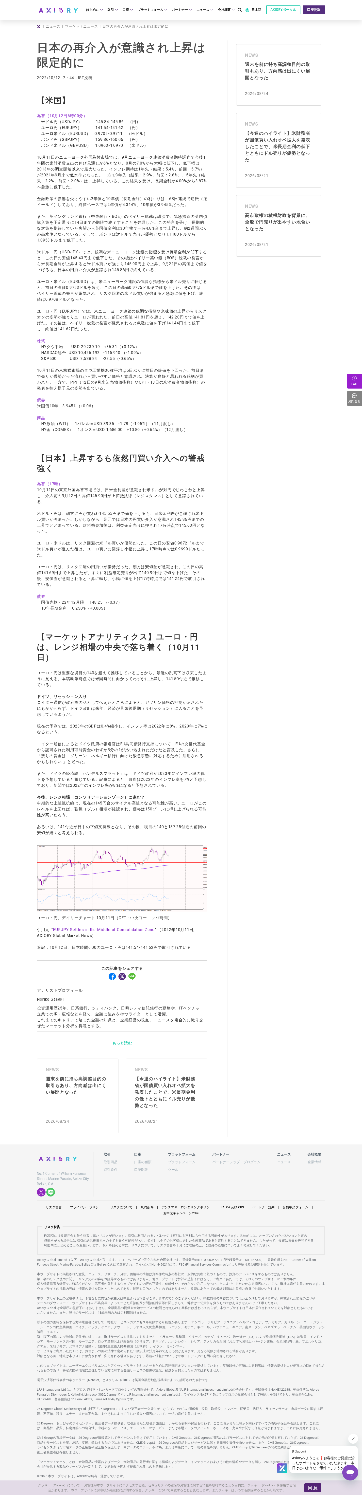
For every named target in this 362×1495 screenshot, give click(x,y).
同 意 (313, 1487)
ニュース (53, 26)
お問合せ (355, 398)
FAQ (354, 384)
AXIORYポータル (283, 10)
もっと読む (122, 1043)
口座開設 (314, 10)
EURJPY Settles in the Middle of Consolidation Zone (103, 929)
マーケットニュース (81, 26)
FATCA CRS (232, 1207)
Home (39, 26)
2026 (181, 1213)
